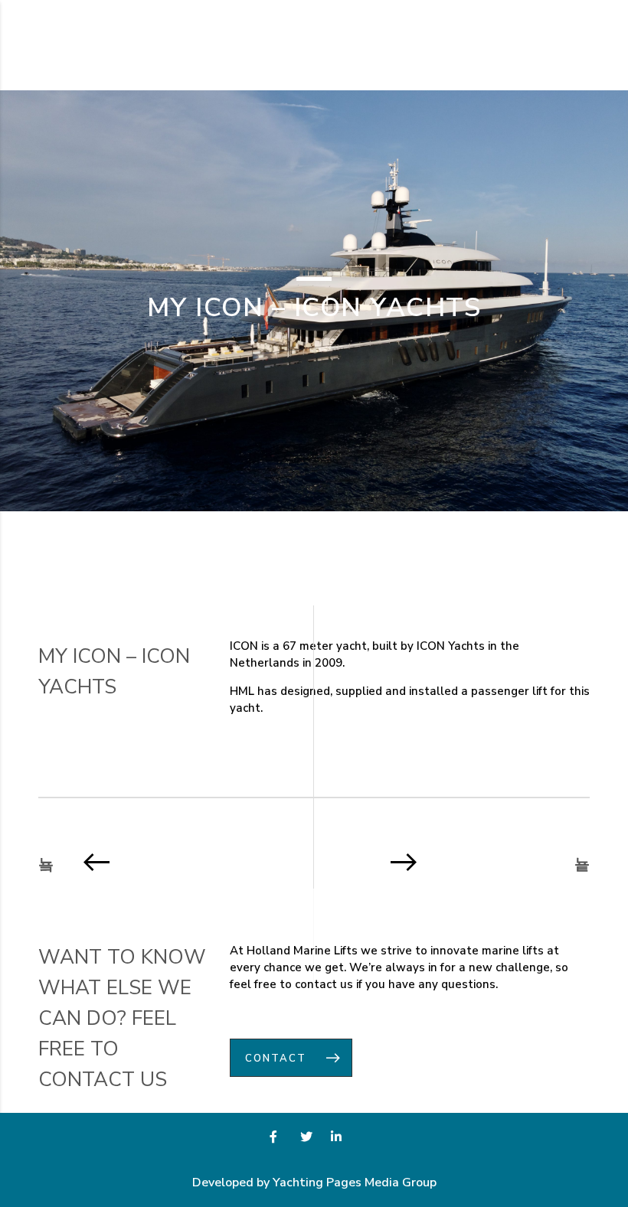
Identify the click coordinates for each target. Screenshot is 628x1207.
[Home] (84, 44)
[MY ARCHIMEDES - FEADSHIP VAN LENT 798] (170, 861)
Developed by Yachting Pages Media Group (314, 1182)
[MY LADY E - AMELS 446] (457, 861)
